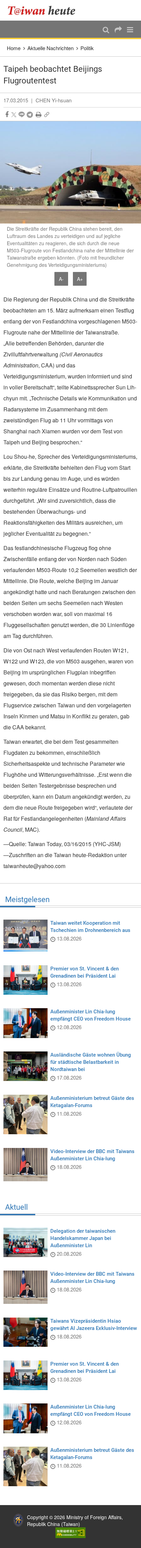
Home (14, 48)
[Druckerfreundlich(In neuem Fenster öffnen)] (38, 114)
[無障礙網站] (70, 1531)
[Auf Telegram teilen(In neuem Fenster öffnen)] (30, 114)
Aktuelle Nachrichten (50, 48)
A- (61, 278)
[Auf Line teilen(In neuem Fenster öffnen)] (21, 114)
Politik (87, 48)
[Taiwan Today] (43, 10)
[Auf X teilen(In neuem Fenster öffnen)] (13, 114)
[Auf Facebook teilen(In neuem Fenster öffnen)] (6, 114)
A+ (80, 278)
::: (7, 3)
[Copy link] (46, 114)
